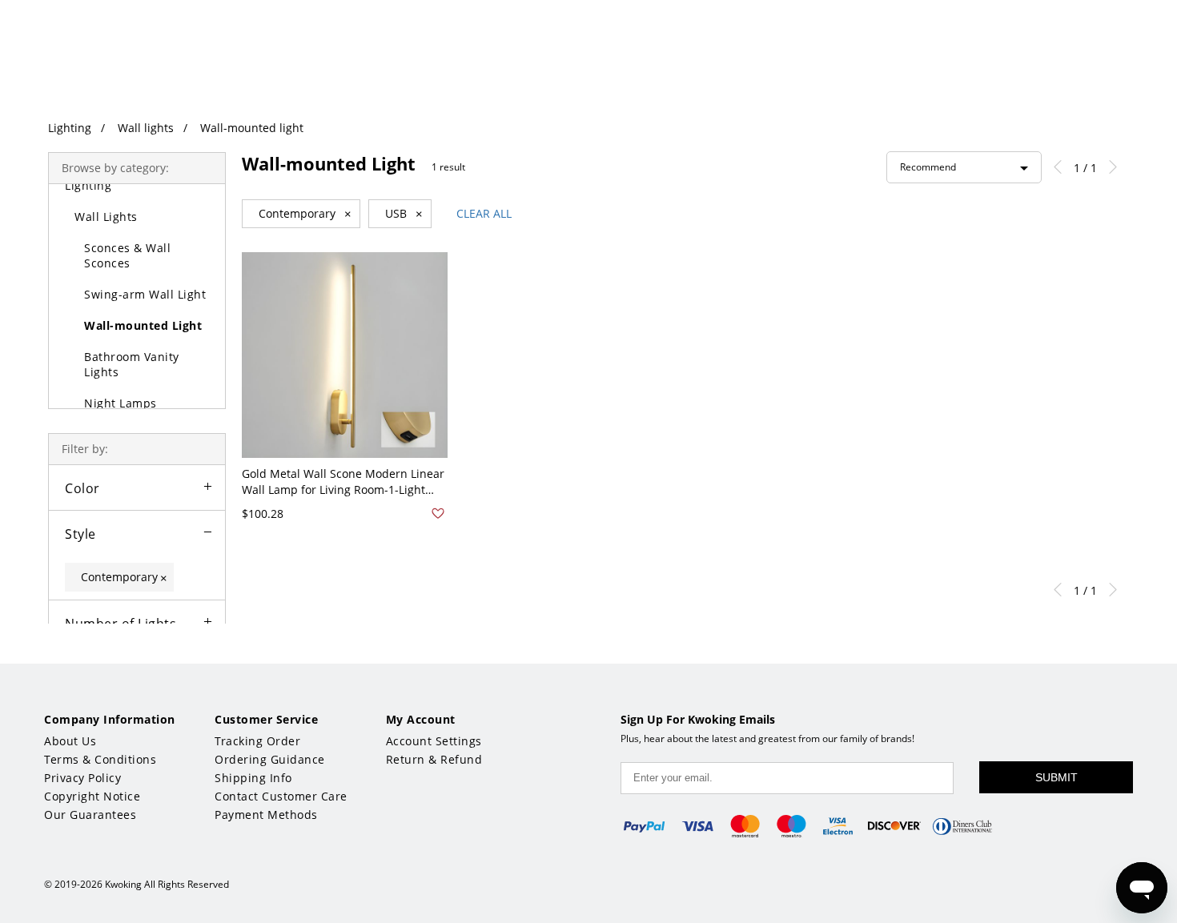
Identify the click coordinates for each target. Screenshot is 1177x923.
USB (404, 214)
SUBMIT (1056, 777)
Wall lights (146, 127)
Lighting (69, 127)
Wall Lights (106, 216)
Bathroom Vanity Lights (131, 364)
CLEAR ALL (484, 213)
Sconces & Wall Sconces (127, 255)
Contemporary (305, 214)
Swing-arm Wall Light (145, 294)
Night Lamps (120, 403)
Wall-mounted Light (143, 325)
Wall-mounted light (251, 127)
